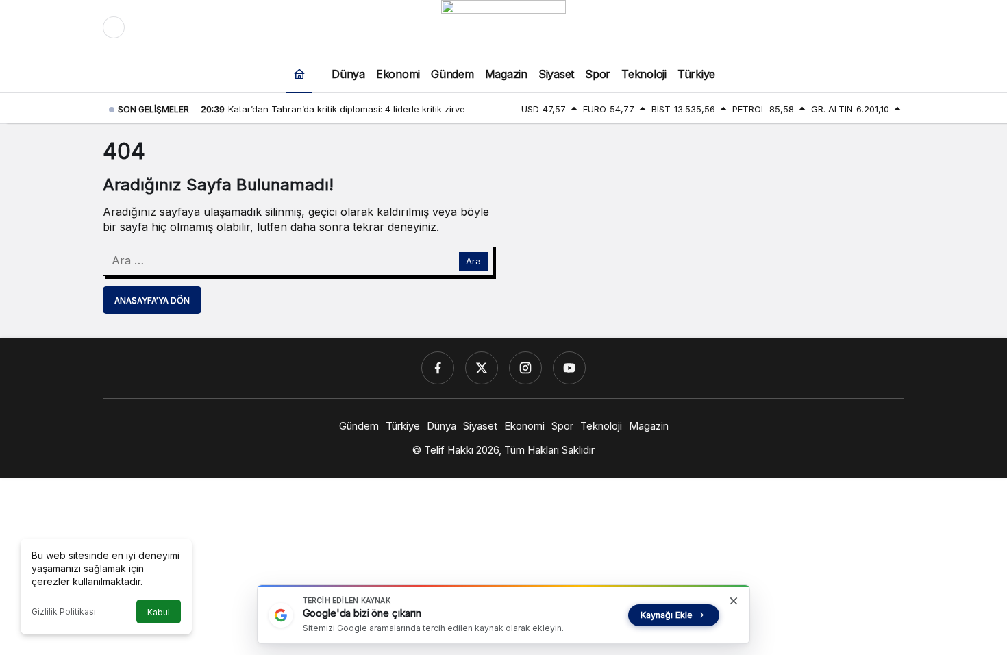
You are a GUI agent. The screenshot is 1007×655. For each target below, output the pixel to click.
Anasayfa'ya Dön (152, 300)
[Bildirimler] (893, 27)
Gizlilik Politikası (64, 611)
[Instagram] (525, 367)
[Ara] (836, 27)
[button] (864, 27)
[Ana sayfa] (299, 74)
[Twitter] (481, 367)
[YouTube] (569, 367)
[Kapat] (734, 601)
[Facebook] (437, 367)
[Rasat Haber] (503, 26)
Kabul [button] (158, 612)
